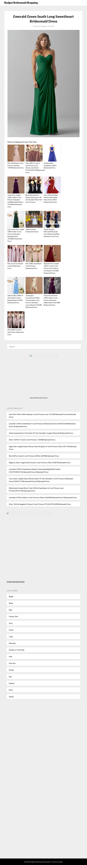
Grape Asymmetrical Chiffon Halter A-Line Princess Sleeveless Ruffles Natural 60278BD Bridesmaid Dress (52, 300)
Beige (11, 596)
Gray (11, 623)
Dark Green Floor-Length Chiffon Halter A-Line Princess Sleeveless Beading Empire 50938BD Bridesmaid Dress (15, 235)
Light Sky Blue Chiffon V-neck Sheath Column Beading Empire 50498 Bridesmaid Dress (15, 299)
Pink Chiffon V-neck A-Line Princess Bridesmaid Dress (15, 332)
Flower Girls (13, 616)
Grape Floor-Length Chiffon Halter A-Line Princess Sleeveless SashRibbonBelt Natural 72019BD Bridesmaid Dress (15, 201)
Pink (10, 657)
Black (11, 603)
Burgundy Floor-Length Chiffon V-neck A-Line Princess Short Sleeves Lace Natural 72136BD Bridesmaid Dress (51, 268)
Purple (11, 670)
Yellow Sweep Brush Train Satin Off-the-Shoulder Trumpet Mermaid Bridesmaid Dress (41, 433)
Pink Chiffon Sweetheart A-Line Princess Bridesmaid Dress (33, 266)
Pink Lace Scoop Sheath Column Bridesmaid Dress (15, 266)
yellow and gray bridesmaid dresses (32, 231)
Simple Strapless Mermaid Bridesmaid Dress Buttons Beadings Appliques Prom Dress (51, 233)
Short (11, 690)
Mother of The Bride (16, 650)
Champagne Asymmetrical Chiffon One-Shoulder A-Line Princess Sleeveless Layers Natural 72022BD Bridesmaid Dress (34, 301)
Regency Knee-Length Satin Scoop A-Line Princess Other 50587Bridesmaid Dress (39, 463)
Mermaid (12, 643)
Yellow (11, 697)
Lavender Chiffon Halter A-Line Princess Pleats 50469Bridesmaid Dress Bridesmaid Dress (43, 497)
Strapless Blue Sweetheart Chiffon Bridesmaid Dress (50, 165)
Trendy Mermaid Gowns (15, 582)
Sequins (12, 683)
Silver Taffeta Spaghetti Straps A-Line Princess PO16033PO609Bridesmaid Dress (40, 504)
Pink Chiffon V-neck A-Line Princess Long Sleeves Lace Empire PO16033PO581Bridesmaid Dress (34, 167)
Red (10, 677)
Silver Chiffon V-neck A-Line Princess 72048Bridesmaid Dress (32, 440)
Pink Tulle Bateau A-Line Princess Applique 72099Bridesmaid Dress (15, 165)
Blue (10, 610)
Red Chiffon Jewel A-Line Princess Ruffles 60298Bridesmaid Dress (34, 456)
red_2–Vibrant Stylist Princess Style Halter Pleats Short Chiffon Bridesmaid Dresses (51, 198)
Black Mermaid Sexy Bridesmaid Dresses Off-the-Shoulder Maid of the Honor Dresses (34, 198)
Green (11, 630)
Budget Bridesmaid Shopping (21, 2)
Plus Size (12, 663)
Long (11, 636)
